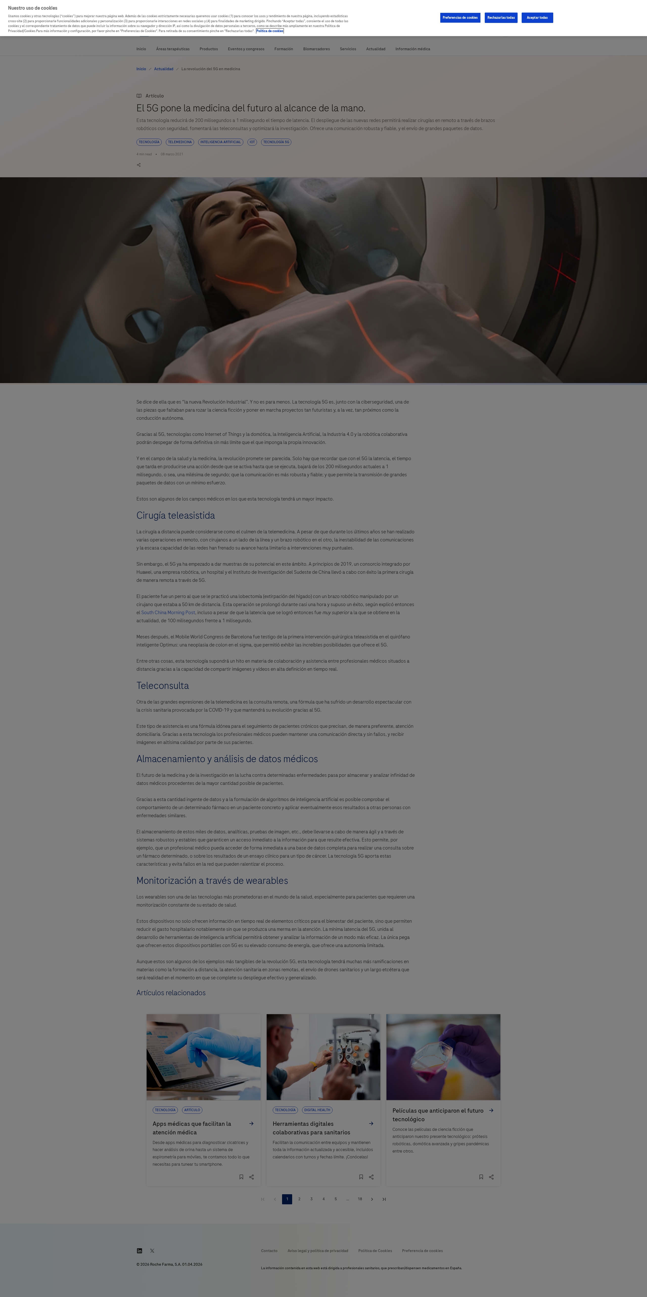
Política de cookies (270, 31)
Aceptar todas (537, 17)
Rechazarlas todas (501, 17)
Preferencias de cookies (460, 17)
